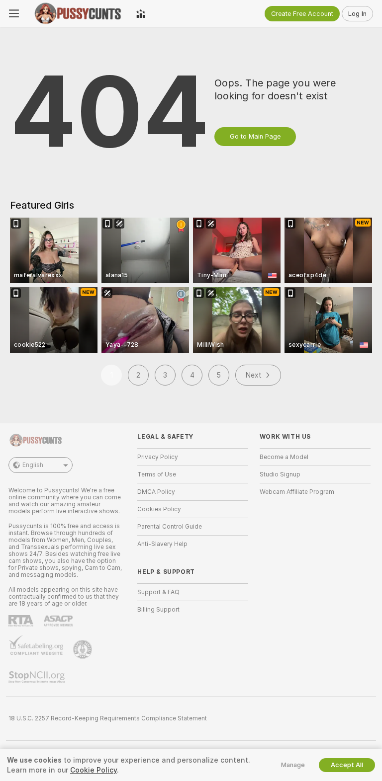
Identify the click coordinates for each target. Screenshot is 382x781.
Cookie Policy (93, 770)
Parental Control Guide (169, 526)
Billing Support (158, 609)
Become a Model (284, 457)
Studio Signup (280, 474)
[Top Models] (140, 13)
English (32, 465)
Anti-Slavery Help (162, 544)
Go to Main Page (255, 136)
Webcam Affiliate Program (297, 491)
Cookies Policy (159, 509)
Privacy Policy (157, 457)
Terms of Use (156, 474)
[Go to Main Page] (77, 13)
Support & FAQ (158, 592)
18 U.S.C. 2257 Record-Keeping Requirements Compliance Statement (107, 718)
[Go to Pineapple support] (83, 649)
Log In (357, 13)
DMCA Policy (156, 491)
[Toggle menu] (14, 13)
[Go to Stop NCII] (37, 677)
